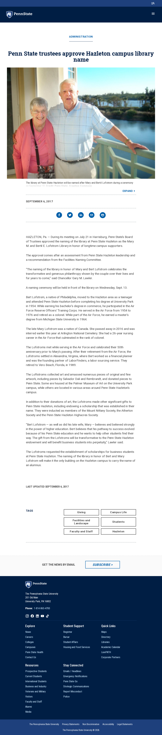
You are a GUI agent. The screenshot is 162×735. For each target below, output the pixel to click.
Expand (128, 191)
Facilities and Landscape (81, 522)
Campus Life (118, 512)
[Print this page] (103, 215)
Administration (81, 36)
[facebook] (59, 215)
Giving (81, 512)
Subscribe (101, 565)
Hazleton (118, 531)
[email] (91, 215)
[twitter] (70, 215)
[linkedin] (81, 215)
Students (118, 521)
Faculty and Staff (81, 531)
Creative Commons (80, 185)
